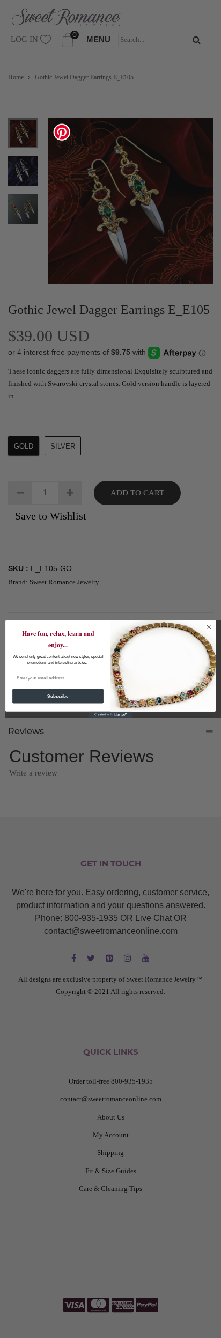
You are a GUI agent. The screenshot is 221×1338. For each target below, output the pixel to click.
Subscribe (57, 696)
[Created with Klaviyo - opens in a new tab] (110, 715)
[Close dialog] (208, 627)
